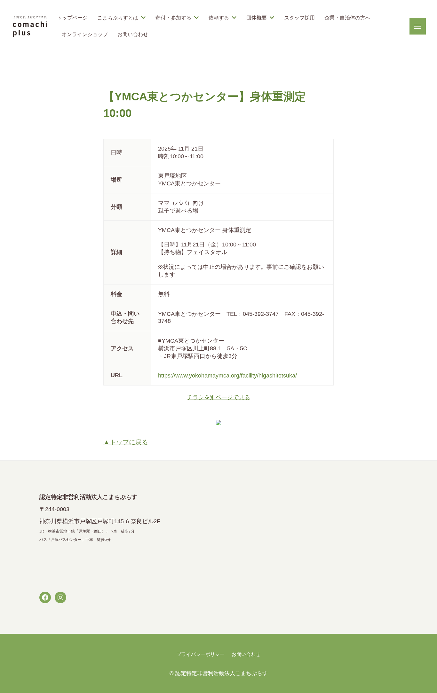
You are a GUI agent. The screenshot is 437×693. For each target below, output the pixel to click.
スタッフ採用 (299, 17)
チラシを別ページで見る (218, 397)
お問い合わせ (132, 34)
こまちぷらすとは (117, 17)
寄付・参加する (173, 17)
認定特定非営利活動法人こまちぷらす (221, 673)
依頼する (219, 17)
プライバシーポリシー (201, 654)
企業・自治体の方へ (347, 17)
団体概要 (256, 17)
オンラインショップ (85, 34)
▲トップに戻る (125, 442)
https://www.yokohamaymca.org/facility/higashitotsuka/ (227, 375)
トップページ (72, 17)
